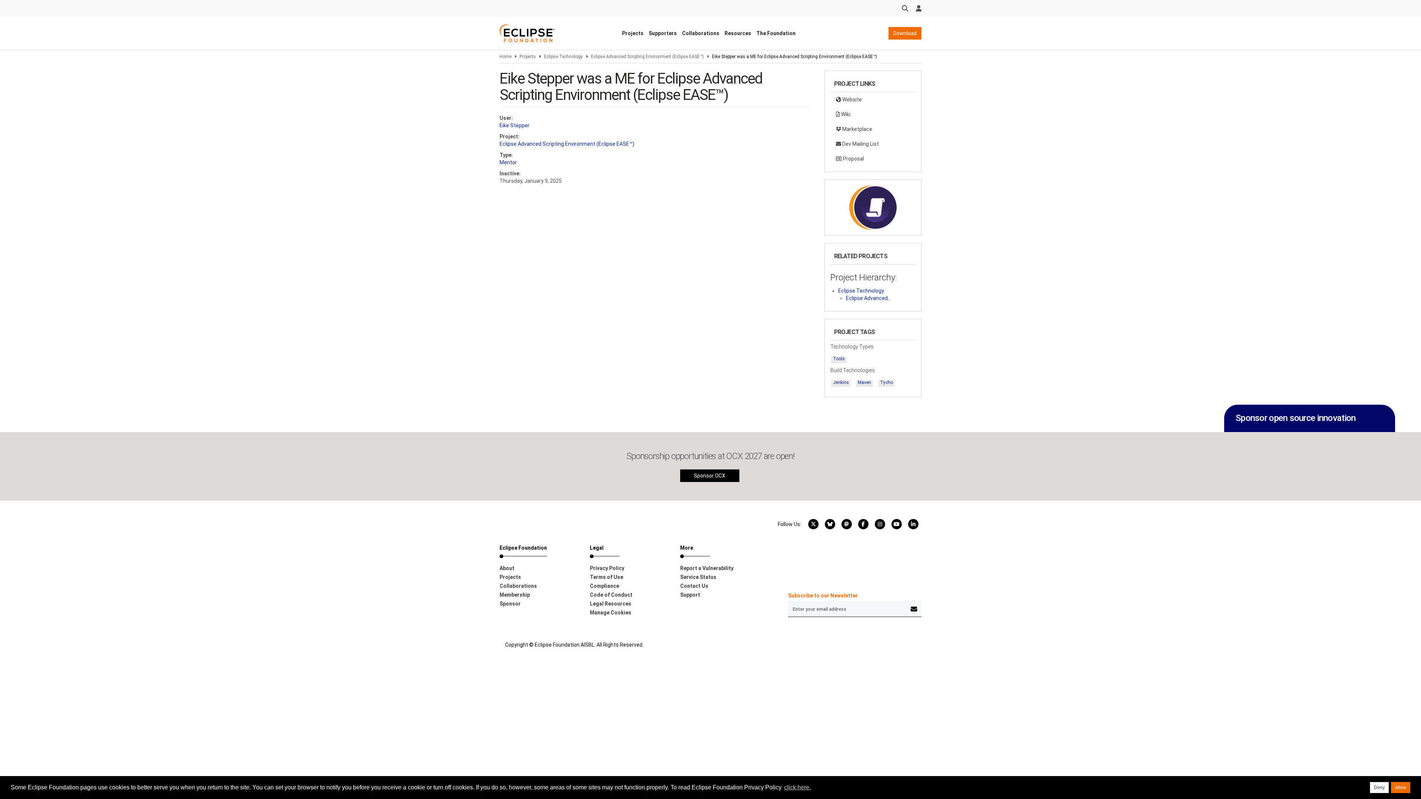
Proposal (853, 159)
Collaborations (700, 33)
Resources (738, 33)
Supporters (663, 33)
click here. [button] (797, 787)
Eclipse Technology (563, 56)
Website (851, 99)
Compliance (604, 586)
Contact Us (694, 586)
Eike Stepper (515, 125)
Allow (1400, 787)
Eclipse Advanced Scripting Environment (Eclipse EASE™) (647, 56)
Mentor (508, 162)
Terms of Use (606, 577)
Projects (633, 33)
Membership (515, 595)
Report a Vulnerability (706, 568)
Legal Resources (610, 604)
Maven (864, 382)
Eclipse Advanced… (868, 298)
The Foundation (776, 33)
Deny (1379, 787)
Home (505, 56)
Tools (839, 358)
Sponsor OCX (709, 476)
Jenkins (841, 382)
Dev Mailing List (860, 144)
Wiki (845, 114)
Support (690, 595)
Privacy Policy (607, 568)
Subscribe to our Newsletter (823, 596)
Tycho (886, 382)
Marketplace (856, 129)
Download (905, 33)
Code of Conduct (611, 595)
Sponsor (510, 604)
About (507, 568)
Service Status (698, 577)
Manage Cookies (610, 613)
